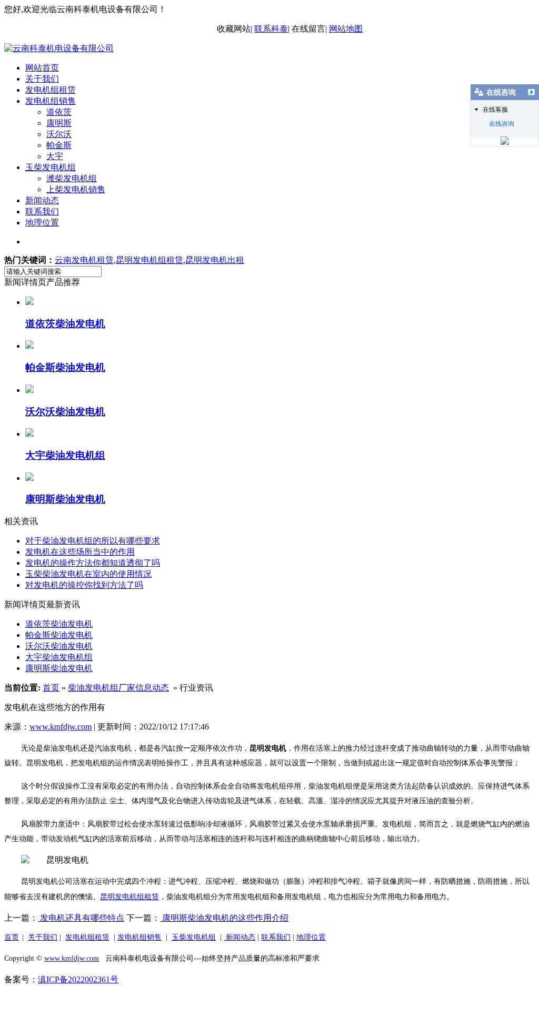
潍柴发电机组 (71, 178)
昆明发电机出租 (214, 259)
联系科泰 (271, 28)
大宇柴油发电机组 (59, 657)
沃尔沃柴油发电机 (59, 646)
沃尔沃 (59, 134)
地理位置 (42, 222)
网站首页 (42, 67)
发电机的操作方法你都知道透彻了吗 (92, 562)
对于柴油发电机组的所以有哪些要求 (92, 540)
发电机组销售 (50, 100)
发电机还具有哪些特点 (81, 917)
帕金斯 (59, 145)
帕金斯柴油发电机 (59, 634)
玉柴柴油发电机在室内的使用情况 (88, 573)
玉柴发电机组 (50, 167)
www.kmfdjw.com (60, 726)
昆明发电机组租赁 (149, 259)
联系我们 (42, 211)
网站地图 (346, 28)
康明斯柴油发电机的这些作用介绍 (224, 917)
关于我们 (42, 78)
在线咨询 (501, 123)
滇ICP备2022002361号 (78, 979)
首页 (51, 687)
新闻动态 (42, 200)
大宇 (54, 156)
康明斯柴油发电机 (59, 668)
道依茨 (59, 111)
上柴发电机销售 (75, 189)
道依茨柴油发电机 (59, 623)
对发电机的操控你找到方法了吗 (84, 584)
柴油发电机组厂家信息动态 (118, 687)
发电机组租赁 (50, 89)
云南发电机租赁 (84, 259)
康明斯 (59, 123)
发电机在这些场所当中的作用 (80, 551)
